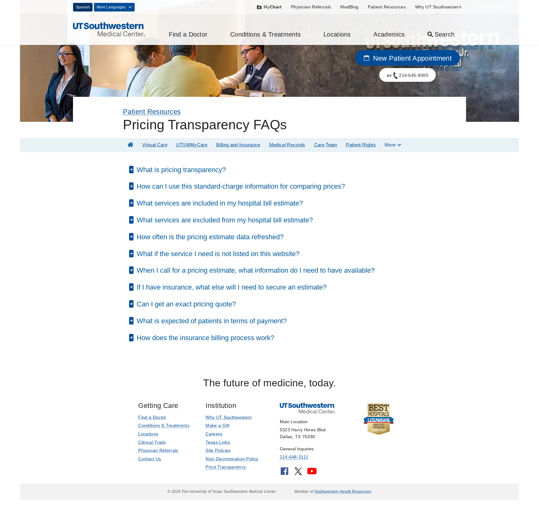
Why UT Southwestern (438, 6)
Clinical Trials (152, 442)
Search (445, 34)
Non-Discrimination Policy (232, 458)
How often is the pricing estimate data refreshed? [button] (209, 237)
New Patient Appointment (411, 58)
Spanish (83, 7)
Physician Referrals (311, 6)
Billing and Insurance (238, 144)
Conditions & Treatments (265, 34)
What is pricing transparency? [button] (180, 170)
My (273, 6)
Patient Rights (361, 144)
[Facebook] (284, 473)
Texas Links (218, 442)
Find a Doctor (188, 34)
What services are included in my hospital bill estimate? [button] (219, 203)
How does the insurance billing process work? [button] (204, 338)
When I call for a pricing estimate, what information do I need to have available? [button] (255, 270)
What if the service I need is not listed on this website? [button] (217, 254)
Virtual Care (155, 144)
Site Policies (218, 450)
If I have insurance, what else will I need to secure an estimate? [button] (231, 287)
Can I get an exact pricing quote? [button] (185, 304)
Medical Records (287, 144)
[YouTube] (312, 473)
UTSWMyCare (191, 144)
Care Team (325, 144)
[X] (298, 473)
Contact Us (149, 458)
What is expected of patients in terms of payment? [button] (211, 321)
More (390, 144)
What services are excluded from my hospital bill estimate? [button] (224, 220)
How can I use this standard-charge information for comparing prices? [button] (240, 186)
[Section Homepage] (130, 144)
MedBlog (349, 6)
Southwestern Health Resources (342, 491)
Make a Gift (218, 425)
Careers (214, 433)
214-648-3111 (294, 456)
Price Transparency (226, 466)
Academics (389, 34)
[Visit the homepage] (109, 29)
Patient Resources (386, 6)
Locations (337, 34)
